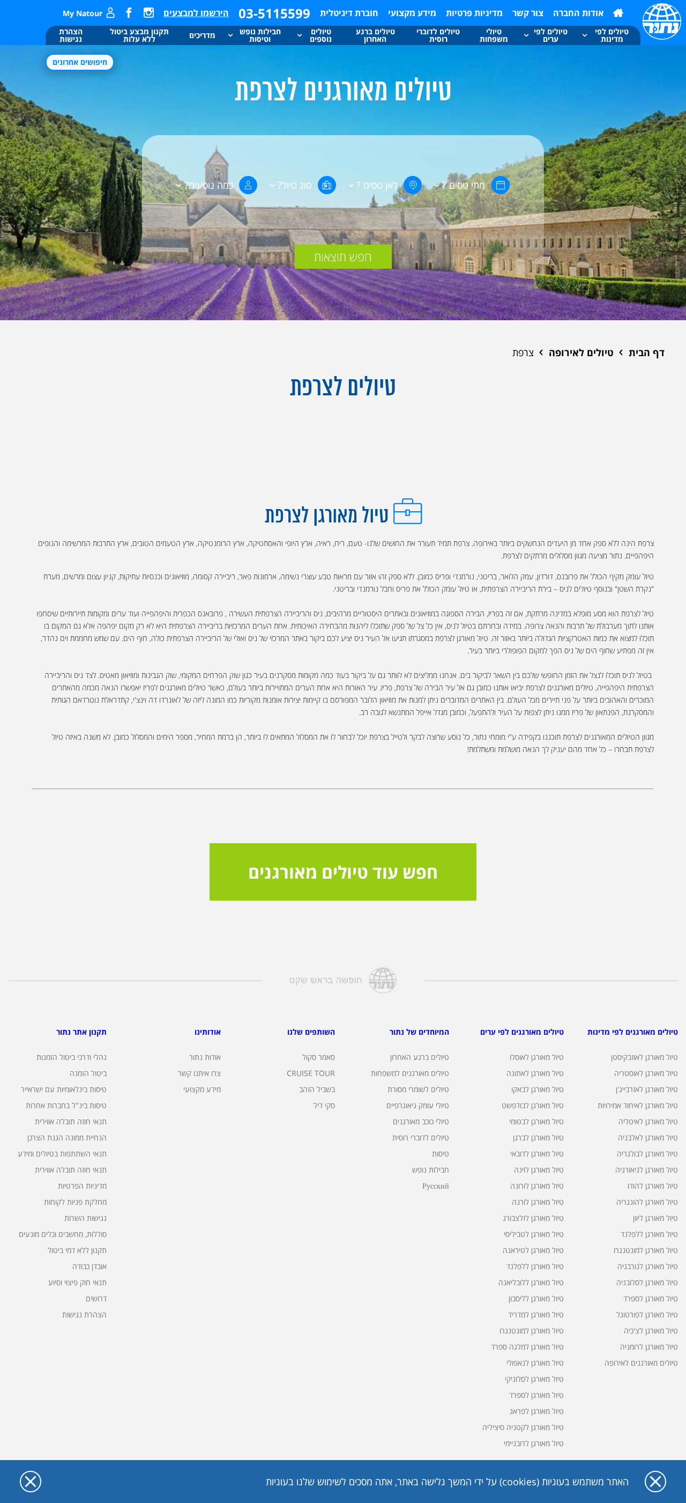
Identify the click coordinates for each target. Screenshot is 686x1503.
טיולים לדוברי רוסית (420, 1137)
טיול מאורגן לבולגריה (647, 1153)
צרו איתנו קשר (199, 1073)
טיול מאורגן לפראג (537, 1411)
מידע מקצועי (412, 13)
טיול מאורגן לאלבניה (648, 1137)
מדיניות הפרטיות (82, 1186)
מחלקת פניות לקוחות (75, 1202)
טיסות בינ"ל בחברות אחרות (66, 1105)
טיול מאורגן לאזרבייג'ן (647, 1089)
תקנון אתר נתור (81, 1032)
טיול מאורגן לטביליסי (534, 1234)
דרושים (96, 1298)
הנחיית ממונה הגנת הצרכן (67, 1137)
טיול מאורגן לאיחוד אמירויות (638, 1105)
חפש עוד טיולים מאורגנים (343, 871)
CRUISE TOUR (311, 1073)
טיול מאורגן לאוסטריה (646, 1073)
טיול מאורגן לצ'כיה (651, 1330)
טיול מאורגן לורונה (537, 1186)
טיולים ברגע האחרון (419, 1057)
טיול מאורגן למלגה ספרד (527, 1347)
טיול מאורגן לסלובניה (647, 1282)
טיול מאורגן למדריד (536, 1314)
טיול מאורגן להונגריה (647, 1202)
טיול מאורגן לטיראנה (533, 1250)
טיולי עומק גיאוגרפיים (417, 1105)
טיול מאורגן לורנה (538, 1202)
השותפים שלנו (311, 1032)
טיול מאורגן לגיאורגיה (646, 1170)
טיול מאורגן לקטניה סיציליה (523, 1427)
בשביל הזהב (317, 1089)
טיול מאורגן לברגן (538, 1137)
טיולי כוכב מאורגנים (421, 1121)
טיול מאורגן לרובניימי (534, 1443)
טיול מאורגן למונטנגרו (646, 1250)
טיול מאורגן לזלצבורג (533, 1218)
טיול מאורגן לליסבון (536, 1298)
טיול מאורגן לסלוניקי (534, 1379)
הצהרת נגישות (84, 1314)
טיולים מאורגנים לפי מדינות (632, 1032)
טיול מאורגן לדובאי (537, 1153)
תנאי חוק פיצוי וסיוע (77, 1282)
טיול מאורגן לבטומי (536, 1121)
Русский (435, 1186)
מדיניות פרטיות (474, 13)
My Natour (82, 13)
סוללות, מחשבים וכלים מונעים (63, 1234)
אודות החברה (578, 13)
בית (618, 13)
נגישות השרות (85, 1218)
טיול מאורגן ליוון (655, 1218)
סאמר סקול (318, 1057)
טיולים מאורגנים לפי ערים (522, 1032)
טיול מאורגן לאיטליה (648, 1121)
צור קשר (527, 13)
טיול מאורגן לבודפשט (533, 1105)
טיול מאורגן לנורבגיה (647, 1266)
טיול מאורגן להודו (653, 1186)
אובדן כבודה (89, 1266)
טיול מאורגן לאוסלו (537, 1057)
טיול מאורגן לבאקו (537, 1089)
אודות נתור (205, 1057)
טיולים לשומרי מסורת (418, 1089)
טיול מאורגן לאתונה (535, 1073)
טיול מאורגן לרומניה (649, 1347)
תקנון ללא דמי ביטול (77, 1250)
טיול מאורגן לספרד (650, 1298)
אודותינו (208, 1032)
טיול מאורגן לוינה (539, 1170)
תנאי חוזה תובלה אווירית (71, 1121)
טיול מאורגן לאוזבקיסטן (644, 1057)
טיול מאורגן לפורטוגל (647, 1314)
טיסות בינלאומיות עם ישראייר (64, 1089)
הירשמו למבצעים (196, 13)
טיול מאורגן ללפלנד (649, 1234)
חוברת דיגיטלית (349, 13)
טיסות (440, 1153)
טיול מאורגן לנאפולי (535, 1363)
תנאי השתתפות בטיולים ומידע (62, 1153)
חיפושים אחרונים (80, 62)
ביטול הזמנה (88, 1073)
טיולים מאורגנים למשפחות (410, 1073)
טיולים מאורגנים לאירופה (641, 1363)
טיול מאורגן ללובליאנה (531, 1282)
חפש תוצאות (343, 256)
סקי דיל (324, 1105)
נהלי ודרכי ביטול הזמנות (71, 1057)
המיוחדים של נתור (419, 1032)
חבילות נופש (430, 1170)
